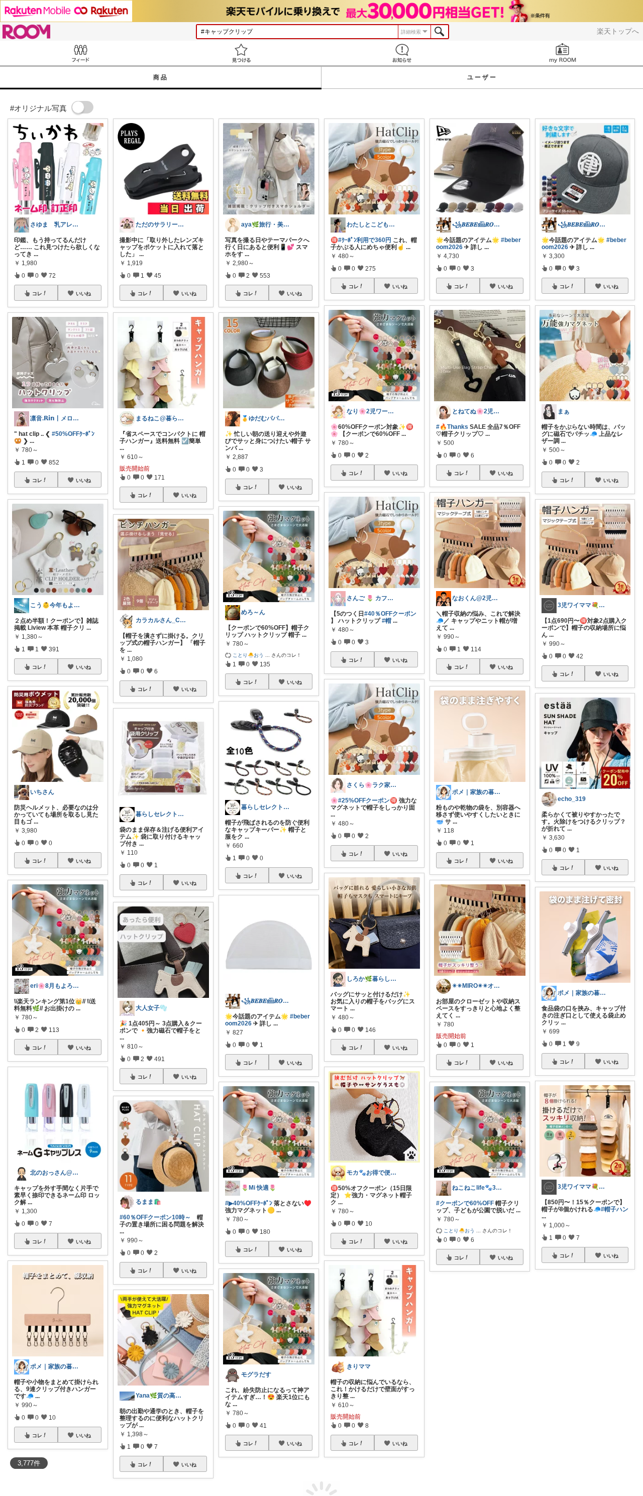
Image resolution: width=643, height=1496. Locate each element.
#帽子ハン (614, 1209)
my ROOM (562, 53)
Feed (80, 53)
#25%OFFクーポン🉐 (367, 800)
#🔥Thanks (452, 426)
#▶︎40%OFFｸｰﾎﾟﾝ (248, 1203)
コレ (37, 293)
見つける (241, 53)
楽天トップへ (618, 31)
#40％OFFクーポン (390, 613)
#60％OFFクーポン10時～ (155, 1217)
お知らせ (402, 53)
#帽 (386, 620)
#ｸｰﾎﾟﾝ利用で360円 (364, 240)
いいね (83, 293)
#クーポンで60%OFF (465, 1203)
